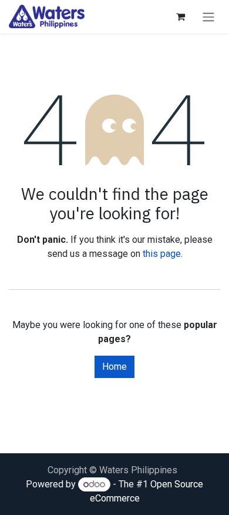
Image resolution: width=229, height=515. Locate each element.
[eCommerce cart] (180, 16)
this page (162, 253)
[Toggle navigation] (208, 17)
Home (114, 366)
